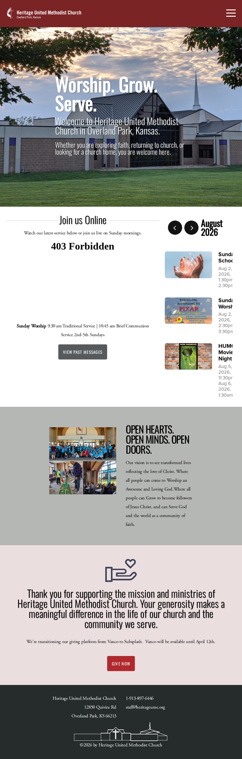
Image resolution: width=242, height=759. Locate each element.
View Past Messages (82, 352)
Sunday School (227, 257)
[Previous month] (175, 228)
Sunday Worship (228, 303)
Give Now (121, 663)
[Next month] (191, 228)
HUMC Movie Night (226, 352)
